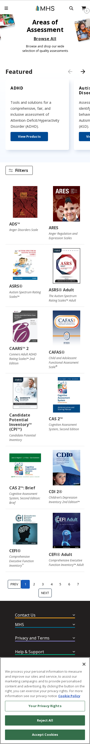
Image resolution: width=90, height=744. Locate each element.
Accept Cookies (45, 734)
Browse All (45, 38)
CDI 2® (55, 491)
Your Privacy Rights (44, 706)
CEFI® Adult (60, 554)
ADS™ (14, 224)
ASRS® (15, 286)
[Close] (84, 664)
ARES (53, 227)
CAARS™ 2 (18, 348)
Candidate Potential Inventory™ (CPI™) (20, 422)
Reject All (45, 720)
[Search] (71, 8)
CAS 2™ (56, 419)
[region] (45, 700)
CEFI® (15, 550)
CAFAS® (57, 352)
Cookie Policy (69, 696)
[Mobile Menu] (6, 8)
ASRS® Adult (61, 290)
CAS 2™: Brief (22, 488)
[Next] (83, 71)
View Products (29, 136)
